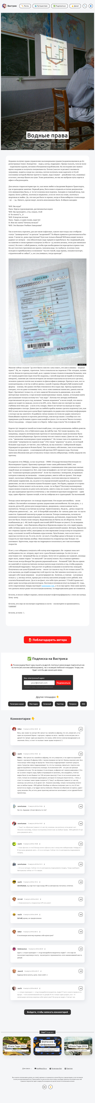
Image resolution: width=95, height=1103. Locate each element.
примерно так (48, 586)
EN (44, 1087)
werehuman (22, 806)
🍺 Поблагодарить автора (47, 639)
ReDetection (22, 949)
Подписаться (63, 683)
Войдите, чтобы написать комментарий (47, 1012)
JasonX (20, 971)
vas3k (20, 754)
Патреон (72, 704)
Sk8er (20, 729)
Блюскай (47, 704)
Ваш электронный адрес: (34, 678)
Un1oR (20, 899)
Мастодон (33, 704)
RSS (83, 704)
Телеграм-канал (17, 704)
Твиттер (60, 704)
